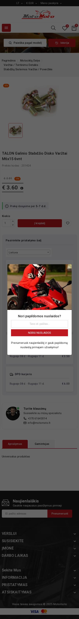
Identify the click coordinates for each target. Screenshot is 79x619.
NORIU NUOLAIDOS (39, 332)
